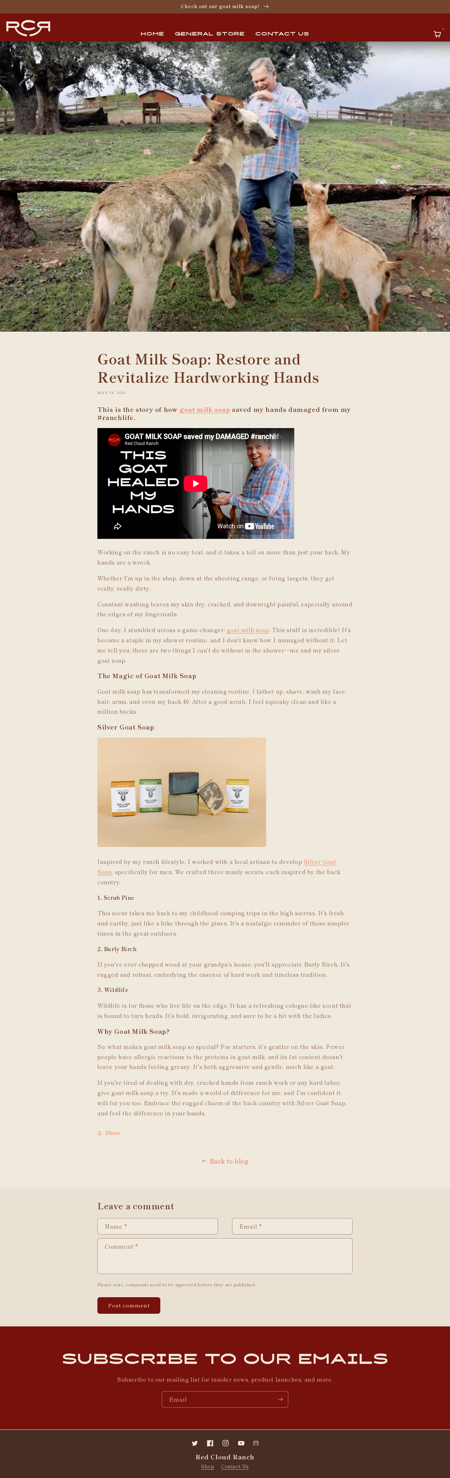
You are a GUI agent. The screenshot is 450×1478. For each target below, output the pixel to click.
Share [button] (112, 1132)
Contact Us (235, 1466)
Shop (207, 1466)
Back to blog (229, 1160)
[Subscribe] (280, 1399)
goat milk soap (205, 409)
